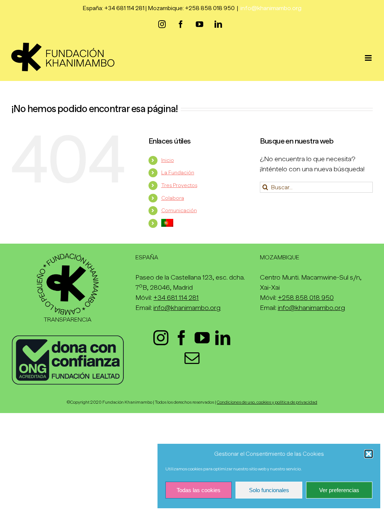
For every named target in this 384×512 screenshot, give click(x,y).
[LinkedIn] (222, 337)
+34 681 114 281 (176, 297)
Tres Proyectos (179, 185)
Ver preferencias (339, 490)
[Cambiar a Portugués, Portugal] (205, 223)
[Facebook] (181, 337)
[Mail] (192, 357)
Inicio (167, 160)
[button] (368, 454)
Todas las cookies (198, 490)
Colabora (172, 198)
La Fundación (177, 172)
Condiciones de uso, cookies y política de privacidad (267, 402)
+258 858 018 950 (306, 297)
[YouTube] (202, 337)
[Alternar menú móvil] (369, 58)
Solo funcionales (269, 490)
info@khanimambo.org (271, 8)
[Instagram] (160, 337)
